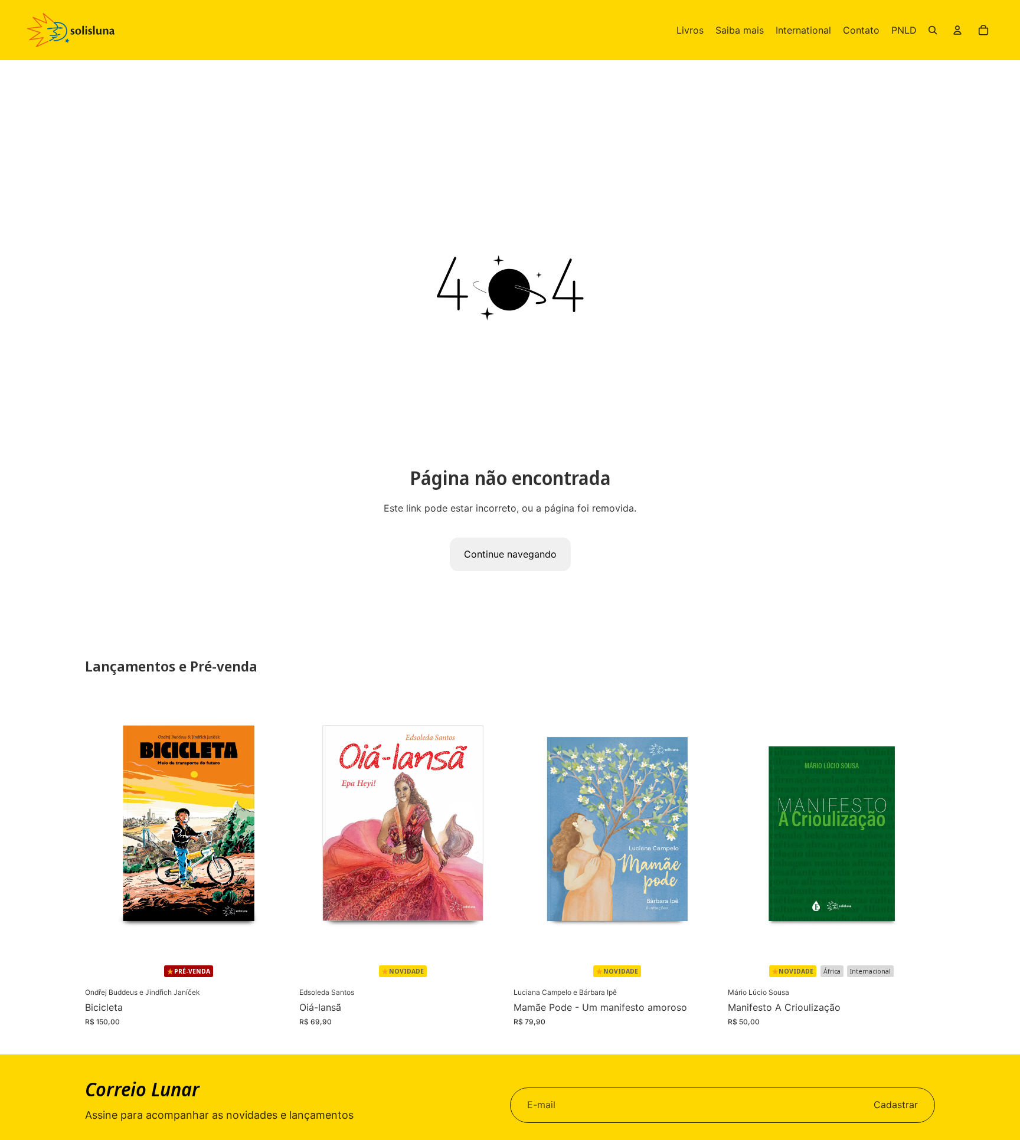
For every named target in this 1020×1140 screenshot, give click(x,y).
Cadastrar (896, 1104)
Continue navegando (510, 554)
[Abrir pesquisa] (933, 30)
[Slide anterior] (102, 825)
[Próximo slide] (274, 825)
